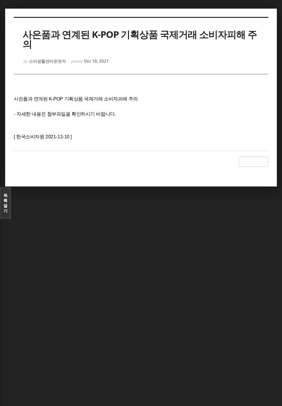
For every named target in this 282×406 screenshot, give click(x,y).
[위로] (244, 162)
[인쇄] (263, 162)
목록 (5, 203)
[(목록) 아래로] (253, 162)
